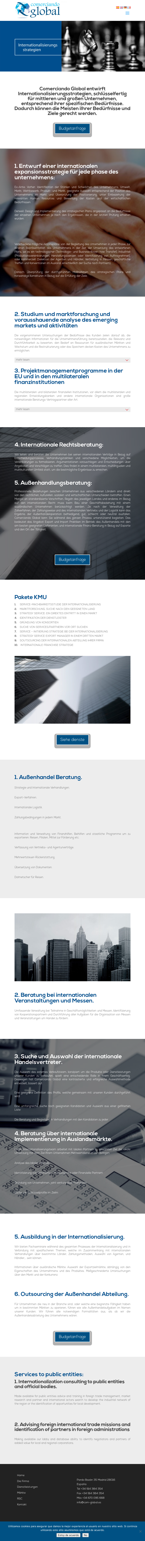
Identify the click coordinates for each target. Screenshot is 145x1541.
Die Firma (23, 1481)
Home (21, 1475)
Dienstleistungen (27, 1487)
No (85, 1535)
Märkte (21, 1492)
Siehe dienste (72, 740)
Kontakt (22, 1504)
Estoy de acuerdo (68, 1535)
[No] (140, 1531)
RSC (19, 1498)
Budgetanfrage (72, 129)
